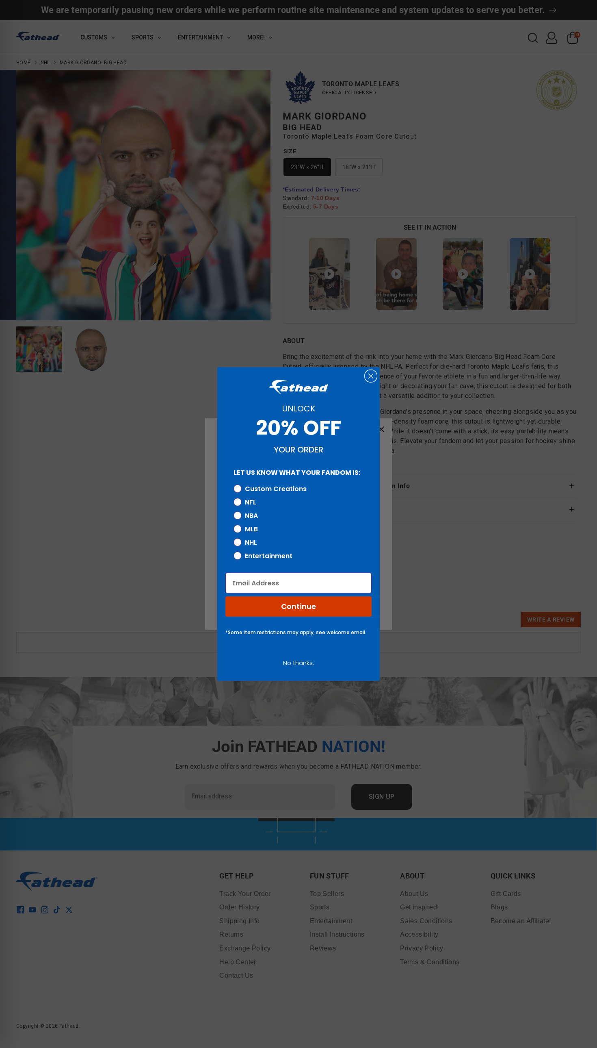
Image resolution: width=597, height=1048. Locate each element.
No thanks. (298, 663)
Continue (298, 606)
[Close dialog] (370, 376)
